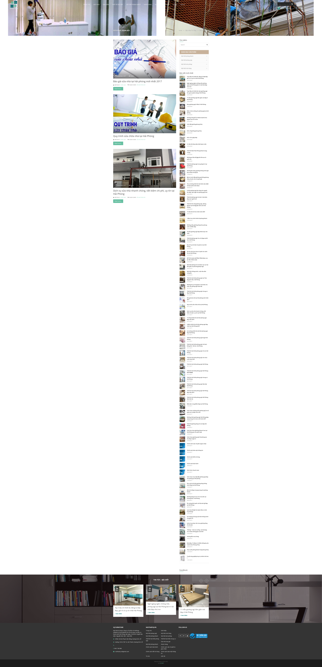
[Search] (207, 44)
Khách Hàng (148, 4)
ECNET (162, 663)
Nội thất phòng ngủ (186, 60)
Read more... (118, 89)
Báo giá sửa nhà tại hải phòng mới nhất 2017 (137, 81)
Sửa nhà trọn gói (141, 84)
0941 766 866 (118, 648)
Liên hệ (183, 4)
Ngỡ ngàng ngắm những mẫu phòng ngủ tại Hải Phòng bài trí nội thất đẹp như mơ (161, 606)
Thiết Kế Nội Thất (117, 4)
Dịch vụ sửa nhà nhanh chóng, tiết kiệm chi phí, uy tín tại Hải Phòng (143, 192)
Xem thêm (119, 613)
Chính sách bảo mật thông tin (168, 652)
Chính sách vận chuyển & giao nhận (168, 648)
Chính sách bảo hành (152, 647)
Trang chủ (86, 4)
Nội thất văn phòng (186, 64)
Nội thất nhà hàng (186, 68)
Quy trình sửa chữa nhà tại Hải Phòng (133, 136)
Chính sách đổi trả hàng (152, 651)
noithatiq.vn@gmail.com (122, 651)
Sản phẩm (106, 4)
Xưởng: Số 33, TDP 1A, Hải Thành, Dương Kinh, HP (129, 642)
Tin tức (175, 4)
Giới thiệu (96, 4)
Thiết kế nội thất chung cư (168, 639)
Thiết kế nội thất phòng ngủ (152, 639)
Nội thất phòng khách (133, 4)
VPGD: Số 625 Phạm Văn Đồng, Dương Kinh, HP (128, 639)
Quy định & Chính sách (162, 4)
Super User (123, 85)
